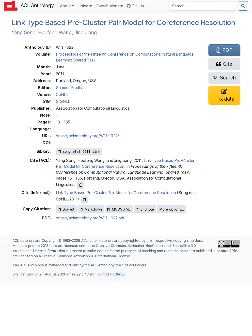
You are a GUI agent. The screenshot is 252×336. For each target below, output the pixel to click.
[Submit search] (243, 6)
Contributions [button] (107, 5)
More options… (171, 209)
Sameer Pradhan (71, 87)
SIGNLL (63, 101)
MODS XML (121, 209)
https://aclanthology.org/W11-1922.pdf (90, 217)
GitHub (138, 5)
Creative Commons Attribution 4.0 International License (86, 256)
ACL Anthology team (107, 265)
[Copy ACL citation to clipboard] (80, 185)
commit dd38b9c (111, 274)
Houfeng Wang (55, 32)
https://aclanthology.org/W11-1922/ (87, 135)
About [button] (65, 5)
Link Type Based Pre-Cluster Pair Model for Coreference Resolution (123, 22)
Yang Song (24, 32)
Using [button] (83, 5)
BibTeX (69, 209)
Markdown (93, 209)
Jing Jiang (85, 32)
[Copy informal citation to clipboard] (84, 199)
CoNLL (62, 94)
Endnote (147, 209)
